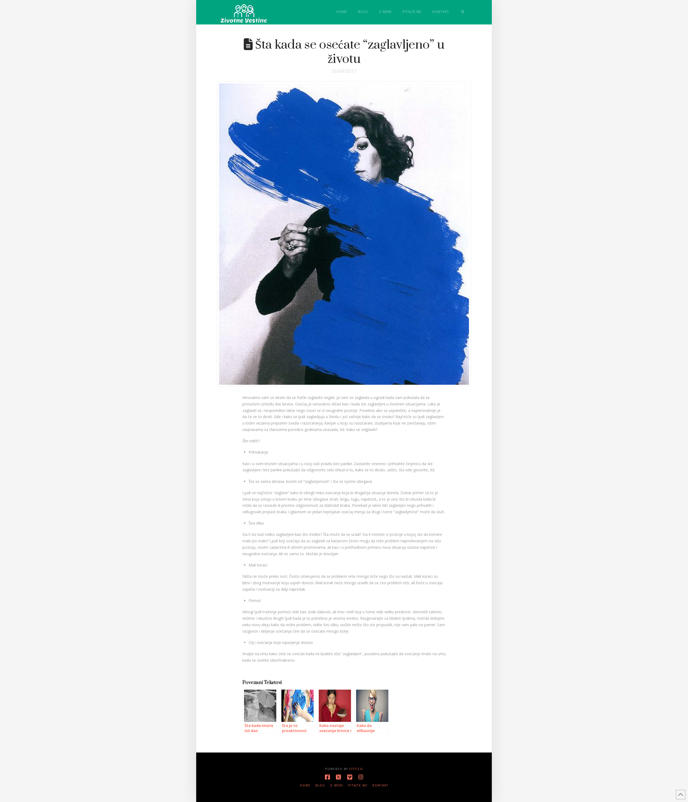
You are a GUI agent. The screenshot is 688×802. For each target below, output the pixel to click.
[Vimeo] (349, 777)
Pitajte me (358, 785)
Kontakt (380, 785)
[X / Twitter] (338, 777)
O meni (336, 785)
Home (305, 785)
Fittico (356, 769)
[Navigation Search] (462, 12)
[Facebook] (327, 777)
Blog (320, 785)
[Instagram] (360, 777)
